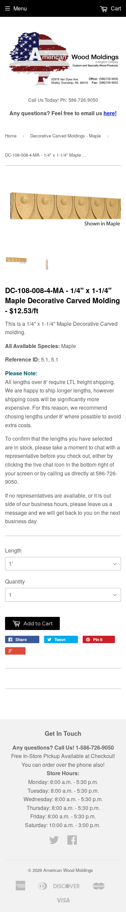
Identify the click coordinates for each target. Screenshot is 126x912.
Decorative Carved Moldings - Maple (65, 135)
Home (10, 135)
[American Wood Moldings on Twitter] (54, 842)
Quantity (15, 581)
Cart (115, 8)
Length (13, 550)
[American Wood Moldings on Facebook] (72, 842)
